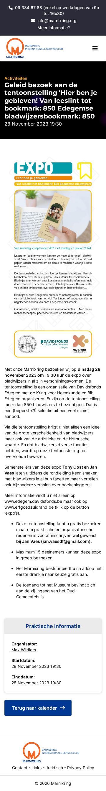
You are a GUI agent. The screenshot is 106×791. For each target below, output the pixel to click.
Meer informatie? (53, 27)
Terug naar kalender (34, 708)
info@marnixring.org (57, 20)
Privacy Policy (80, 767)
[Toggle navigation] (95, 48)
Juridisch (54, 767)
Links (37, 767)
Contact (19, 767)
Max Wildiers (23, 649)
